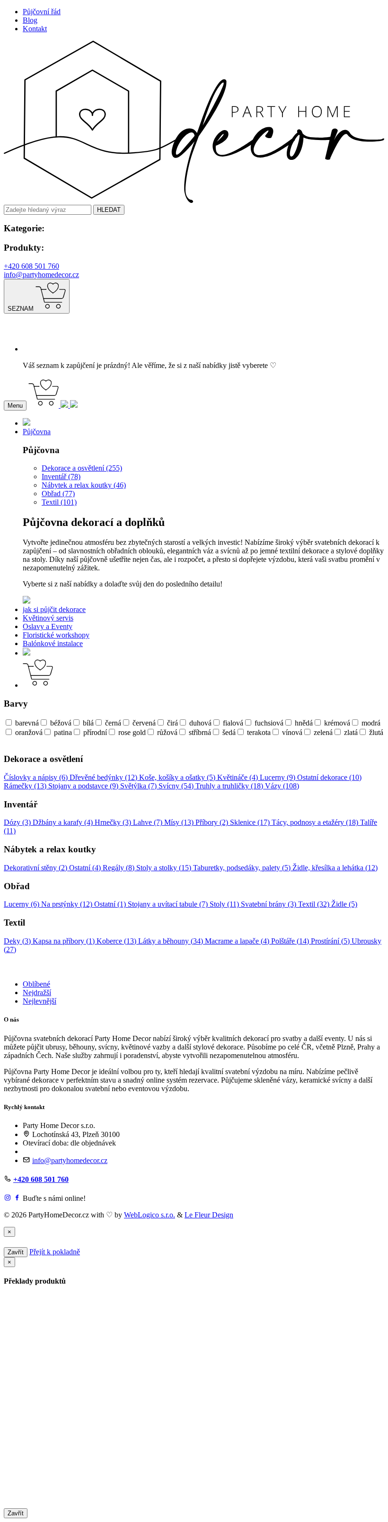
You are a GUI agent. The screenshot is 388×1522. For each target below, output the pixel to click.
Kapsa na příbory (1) (65, 941)
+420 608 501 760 (31, 266)
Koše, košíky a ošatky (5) (178, 777)
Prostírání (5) (331, 941)
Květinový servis (48, 618)
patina (63, 732)
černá (113, 723)
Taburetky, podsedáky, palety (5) (242, 868)
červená (144, 723)
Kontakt (35, 29)
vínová (292, 732)
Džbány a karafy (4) (64, 822)
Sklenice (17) (251, 822)
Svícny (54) (177, 786)
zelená (323, 732)
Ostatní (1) (111, 904)
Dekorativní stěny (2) (36, 868)
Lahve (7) (148, 822)
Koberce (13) (117, 941)
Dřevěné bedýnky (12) (104, 777)
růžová (167, 732)
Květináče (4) (238, 777)
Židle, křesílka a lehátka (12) (335, 868)
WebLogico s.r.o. (149, 1215)
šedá (229, 732)
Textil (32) (314, 904)
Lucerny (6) (22, 904)
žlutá (376, 732)
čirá (172, 723)
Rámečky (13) (26, 786)
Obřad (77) (58, 494)
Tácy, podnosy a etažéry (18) (316, 822)
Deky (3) (18, 941)
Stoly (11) (225, 904)
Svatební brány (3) (269, 904)
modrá (371, 723)
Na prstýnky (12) (67, 904)
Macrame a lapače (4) (238, 941)
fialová (233, 723)
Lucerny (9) (278, 777)
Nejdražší (37, 992)
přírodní (95, 732)
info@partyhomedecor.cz (41, 275)
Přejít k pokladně (54, 1252)
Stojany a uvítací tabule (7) (169, 904)
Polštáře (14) (291, 941)
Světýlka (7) (139, 786)
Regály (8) (119, 868)
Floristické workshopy (56, 635)
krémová (337, 723)
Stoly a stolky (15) (164, 868)
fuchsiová (269, 723)
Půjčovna (37, 432)
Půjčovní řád (42, 12)
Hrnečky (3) (114, 822)
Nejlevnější (39, 1001)
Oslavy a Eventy (47, 626)
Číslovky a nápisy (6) (37, 777)
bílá (88, 723)
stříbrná (200, 732)
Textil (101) (59, 502)
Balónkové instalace (53, 643)
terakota (259, 732)
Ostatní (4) (86, 868)
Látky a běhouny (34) (171, 941)
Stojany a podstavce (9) (84, 786)
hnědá (304, 723)
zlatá (351, 732)
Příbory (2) (212, 822)
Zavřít (16, 1252)
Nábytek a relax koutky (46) (84, 485)
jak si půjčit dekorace (54, 609)
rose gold (132, 732)
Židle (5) (344, 904)
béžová (60, 723)
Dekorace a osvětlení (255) (82, 468)
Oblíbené (36, 984)
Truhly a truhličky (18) (230, 786)
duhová (200, 723)
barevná (27, 723)
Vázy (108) (282, 786)
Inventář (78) (61, 476)
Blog (30, 20)
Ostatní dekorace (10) (329, 777)
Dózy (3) (18, 822)
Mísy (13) (179, 822)
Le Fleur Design (209, 1215)
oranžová (29, 732)
